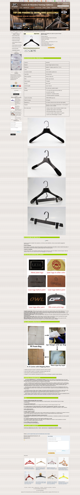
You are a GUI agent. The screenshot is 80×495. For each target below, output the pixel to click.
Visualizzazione (54, 7)
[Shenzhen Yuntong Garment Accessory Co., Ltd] (15, 5)
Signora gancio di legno (19, 31)
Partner (44, 7)
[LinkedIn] (12, 86)
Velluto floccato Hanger (16, 40)
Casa (21, 7)
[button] (68, 20)
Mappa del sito (37, 487)
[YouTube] (20, 86)
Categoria (13, 31)
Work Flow (54, 487)
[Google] (16, 86)
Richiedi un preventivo (65, 4)
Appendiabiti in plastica (16, 50)
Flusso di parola (38, 7)
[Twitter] (14, 86)
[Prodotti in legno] (40, 30)
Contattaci (61, 7)
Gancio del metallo (15, 48)
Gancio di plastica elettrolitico (17, 45)
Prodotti (32, 7)
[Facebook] (18, 86)
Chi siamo (25, 487)
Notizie (48, 7)
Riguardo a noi (26, 7)
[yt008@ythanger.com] (24, 439)
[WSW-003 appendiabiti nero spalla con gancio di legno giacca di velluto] (31, 41)
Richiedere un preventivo (48, 487)
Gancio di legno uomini (15, 35)
